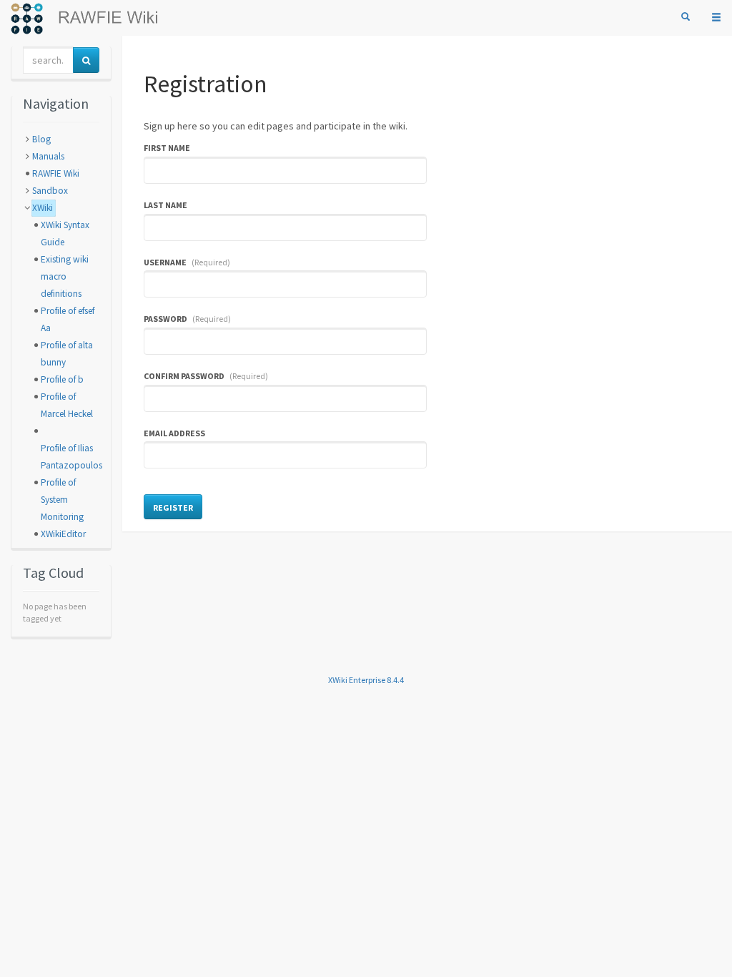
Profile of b (62, 379)
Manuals (48, 156)
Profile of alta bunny (67, 353)
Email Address (174, 433)
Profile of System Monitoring (62, 499)
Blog (41, 139)
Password (188, 318)
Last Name (165, 205)
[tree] (61, 337)
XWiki (42, 208)
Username (187, 262)
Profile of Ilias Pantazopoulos (71, 456)
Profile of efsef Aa (67, 319)
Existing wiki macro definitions (65, 276)
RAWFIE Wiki (55, 173)
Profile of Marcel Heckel (67, 405)
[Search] (686, 17)
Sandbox (50, 191)
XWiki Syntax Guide (65, 233)
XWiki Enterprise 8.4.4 (366, 679)
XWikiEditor (63, 534)
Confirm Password (206, 375)
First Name (167, 147)
